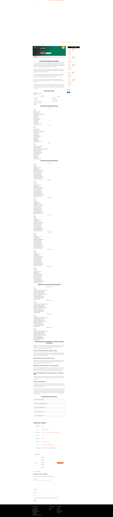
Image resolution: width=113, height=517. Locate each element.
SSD (42, 435)
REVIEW (64, 42)
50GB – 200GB (52, 432)
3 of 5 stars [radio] (42, 480)
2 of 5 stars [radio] (39, 480)
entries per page (38, 93)
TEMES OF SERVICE (59, 511)
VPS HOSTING (35, 513)
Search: (35, 94)
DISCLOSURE (58, 512)
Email (35, 495)
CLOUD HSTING (35, 512)
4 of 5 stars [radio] (46, 480)
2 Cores (45, 429)
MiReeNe (73, 57)
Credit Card (45, 441)
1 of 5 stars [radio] (35, 480)
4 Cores (47, 429)
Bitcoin (43, 441)
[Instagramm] (69, 92)
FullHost (73, 49)
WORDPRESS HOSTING (36, 511)
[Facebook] (68, 92)
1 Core (43, 429)
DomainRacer (74, 79)
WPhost (73, 72)
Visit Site (42, 53)
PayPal (48, 441)
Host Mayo (73, 64)
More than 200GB (56, 432)
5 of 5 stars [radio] (50, 480)
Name (35, 492)
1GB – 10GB (43, 432)
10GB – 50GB (47, 432)
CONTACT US (77, 42)
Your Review (36, 489)
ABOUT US (68, 42)
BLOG (73, 42)
